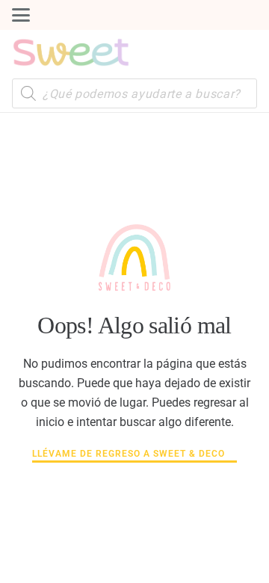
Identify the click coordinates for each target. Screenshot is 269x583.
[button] (21, 15)
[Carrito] (242, 52)
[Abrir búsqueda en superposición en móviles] (134, 93)
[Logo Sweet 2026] (71, 52)
